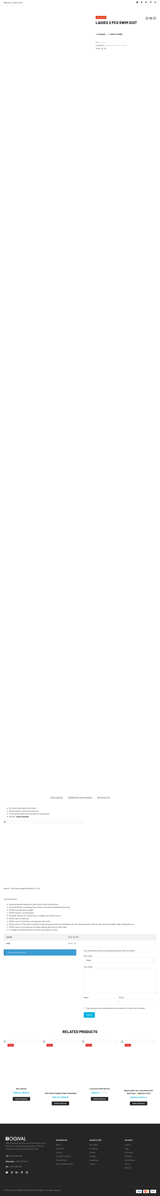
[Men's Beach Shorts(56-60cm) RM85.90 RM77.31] (154, 18)
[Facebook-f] (142, 2)
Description (56, 797)
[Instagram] (155, 2)
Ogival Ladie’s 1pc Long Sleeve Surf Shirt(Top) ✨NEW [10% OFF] (138, 1091)
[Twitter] (137, 2)
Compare (102, 34)
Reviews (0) (103, 797)
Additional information (80, 797)
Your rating (88, 956)
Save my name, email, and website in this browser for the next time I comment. (115, 1008)
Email (121, 997)
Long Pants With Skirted (99, 1089)
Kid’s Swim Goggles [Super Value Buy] (60, 1093)
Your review (88, 967)
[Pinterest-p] (151, 2)
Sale (112, 45)
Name (86, 997)
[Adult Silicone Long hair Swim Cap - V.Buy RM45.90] (147, 18)
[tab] (57, 798)
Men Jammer (21, 1089)
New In (107, 45)
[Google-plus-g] (146, 2)
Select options (21, 1099)
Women (124, 45)
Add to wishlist (116, 34)
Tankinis (118, 45)
